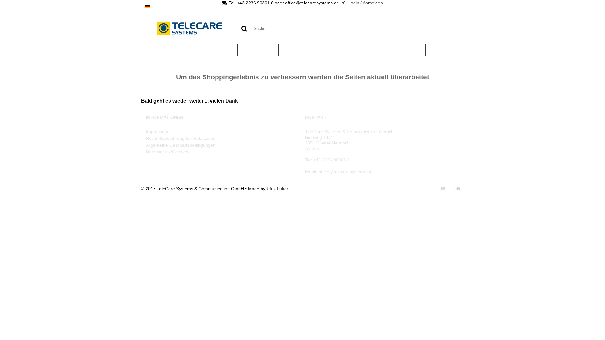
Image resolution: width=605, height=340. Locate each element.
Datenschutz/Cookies (167, 151)
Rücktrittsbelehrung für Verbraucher (181, 138)
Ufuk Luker (277, 188)
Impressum (157, 131)
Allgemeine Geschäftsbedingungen (181, 145)
